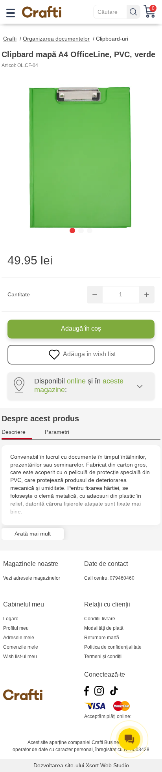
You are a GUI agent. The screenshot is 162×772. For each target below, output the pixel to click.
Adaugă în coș (81, 328)
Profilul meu (16, 628)
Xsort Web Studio (107, 765)
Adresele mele (18, 637)
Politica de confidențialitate (113, 647)
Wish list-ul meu (20, 656)
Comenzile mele (20, 647)
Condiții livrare (99, 618)
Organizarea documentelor (56, 38)
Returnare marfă (101, 637)
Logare (10, 618)
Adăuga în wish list (89, 354)
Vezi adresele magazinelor (31, 578)
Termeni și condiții (103, 656)
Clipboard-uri (112, 38)
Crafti (10, 38)
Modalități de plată (103, 628)
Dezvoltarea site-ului (58, 765)
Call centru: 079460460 (109, 578)
